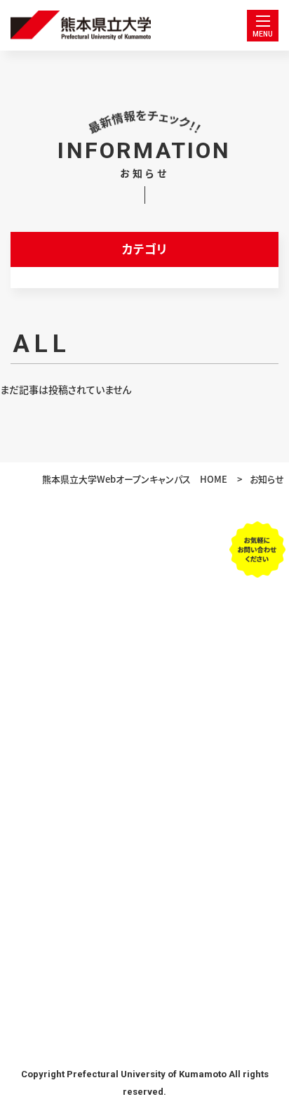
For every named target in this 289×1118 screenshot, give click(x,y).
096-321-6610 (145, 596)
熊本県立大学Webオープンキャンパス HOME (134, 479)
